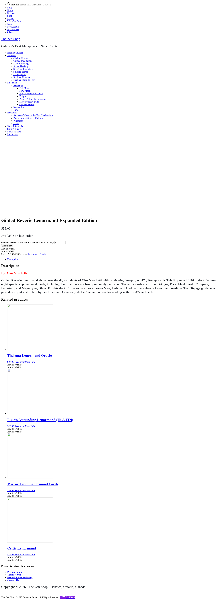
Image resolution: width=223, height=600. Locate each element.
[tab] (114, 259)
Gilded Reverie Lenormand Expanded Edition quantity (27, 242)
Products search (18, 4)
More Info (30, 362)
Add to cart (7, 246)
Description (12, 259)
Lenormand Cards (37, 254)
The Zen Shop (10, 39)
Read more (20, 362)
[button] (8, 248)
